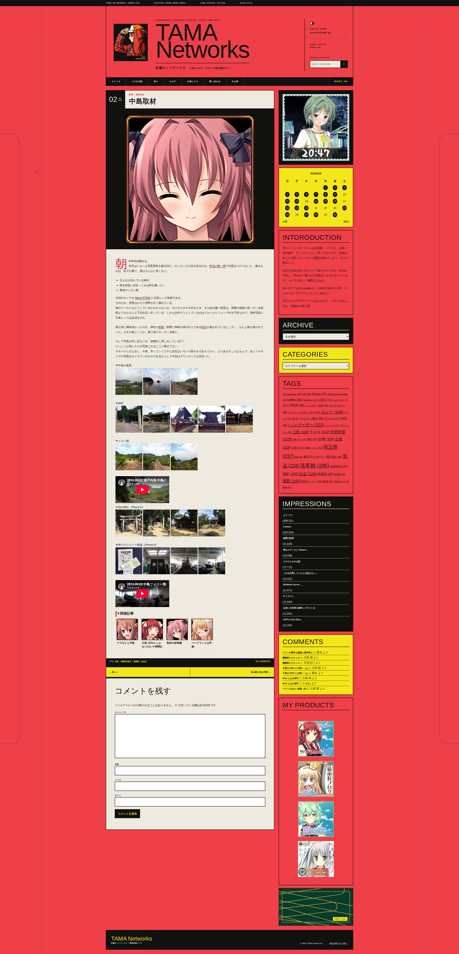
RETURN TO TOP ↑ (339, 943)
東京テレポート (317, 456)
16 (334, 201)
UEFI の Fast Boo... (292, 619)
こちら (320, 280)
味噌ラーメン (313, 448)
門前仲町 (340, 481)
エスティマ (297, 412)
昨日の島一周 (217, 265)
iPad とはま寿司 (290, 678)
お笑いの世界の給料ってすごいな (299, 608)
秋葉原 (325, 474)
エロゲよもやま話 (291, 561)
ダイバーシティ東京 (308, 418)
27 (306, 214)
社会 (308, 474)
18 (287, 208)
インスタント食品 (316, 405)
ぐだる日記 (137, 81)
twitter (294, 399)
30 (334, 214)
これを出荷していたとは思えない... (300, 573)
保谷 (312, 439)
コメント (120, 712)
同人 (156, 81)
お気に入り (192, 81)
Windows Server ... (292, 584)
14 (315, 201)
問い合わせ (215, 81)
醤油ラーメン (311, 481)
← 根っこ (114, 672)
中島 (116, 661)
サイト (118, 795)
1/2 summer (292, 394)
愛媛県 (136, 661)
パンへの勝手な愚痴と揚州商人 (298, 652)
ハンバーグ (332, 425)
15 (325, 201)
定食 (299, 457)
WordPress (310, 400)
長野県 (327, 481)
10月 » (346, 221)
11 (287, 201)
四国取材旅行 (126, 661)
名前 (117, 764)
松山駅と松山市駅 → (261, 672)
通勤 (292, 481)
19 (296, 208)
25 (287, 214)
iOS (306, 394)
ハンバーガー (306, 424)
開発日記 (140, 95)
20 (306, 208)
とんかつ (338, 400)
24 (344, 208)
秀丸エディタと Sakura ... (295, 550)
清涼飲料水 (339, 466)
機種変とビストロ (291, 657)
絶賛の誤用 (288, 538)
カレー (332, 412)
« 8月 (285, 221)
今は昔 (235, 81)
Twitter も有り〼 (300, 305)
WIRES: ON (340, 81)
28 (315, 214)
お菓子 (324, 399)
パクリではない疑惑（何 (294, 688)
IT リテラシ (288, 596)
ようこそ (116, 81)
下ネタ (320, 432)
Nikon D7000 (142, 297)
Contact (287, 526)
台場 (326, 439)
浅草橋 (314, 465)
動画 (131, 95)
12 (296, 201)
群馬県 (339, 474)
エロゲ (172, 81)
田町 (290, 474)
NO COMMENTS (263, 661)
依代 (204, 327)
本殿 (161, 327)
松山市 (144, 661)
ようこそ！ (288, 515)
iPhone (319, 394)
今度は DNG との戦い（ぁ (295, 668)
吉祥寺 (297, 447)
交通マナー (299, 439)
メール (118, 780)
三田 (301, 432)
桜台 (337, 456)
